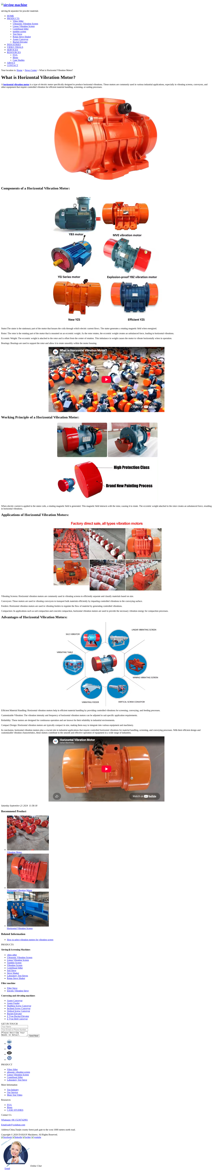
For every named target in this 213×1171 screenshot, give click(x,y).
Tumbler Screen (14, 962)
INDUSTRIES (14, 44)
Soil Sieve (11, 970)
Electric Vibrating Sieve (18, 991)
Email (7, 1168)
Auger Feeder (13, 1003)
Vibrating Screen (14, 965)
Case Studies (18, 60)
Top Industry (13, 1090)
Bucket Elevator (20, 42)
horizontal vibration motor (16, 84)
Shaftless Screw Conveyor (19, 1006)
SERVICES (12, 49)
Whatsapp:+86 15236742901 (14, 1120)
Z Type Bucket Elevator (18, 1016)
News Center (31, 70)
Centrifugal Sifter (21, 29)
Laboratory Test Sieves (17, 975)
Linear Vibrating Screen (24, 26)
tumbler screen (19, 31)
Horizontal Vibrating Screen (20, 928)
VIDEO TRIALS (15, 47)
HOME (10, 16)
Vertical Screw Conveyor (18, 1011)
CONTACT (12, 65)
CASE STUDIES (15, 1110)
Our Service (12, 1092)
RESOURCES (14, 52)
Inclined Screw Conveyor (18, 1008)
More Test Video (14, 1095)
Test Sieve (17, 34)
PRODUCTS (13, 18)
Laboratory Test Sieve (17, 1080)
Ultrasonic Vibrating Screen (25, 23)
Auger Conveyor (20, 39)
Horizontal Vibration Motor (19, 890)
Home (19, 70)
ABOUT (11, 63)
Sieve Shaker (13, 973)
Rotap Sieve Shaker (22, 36)
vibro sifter (12, 955)
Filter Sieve (12, 988)
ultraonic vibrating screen (18, 1072)
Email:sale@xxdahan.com (13, 1125)
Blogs (15, 57)
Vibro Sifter (18, 21)
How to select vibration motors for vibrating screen (30, 939)
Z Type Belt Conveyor (17, 1019)
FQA (15, 55)
